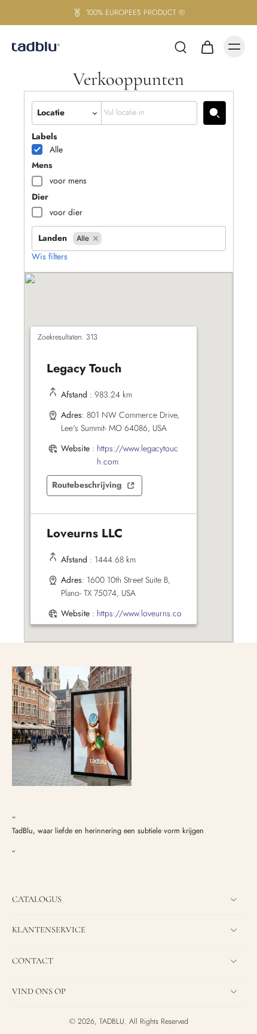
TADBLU (111, 1021)
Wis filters (50, 256)
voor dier (66, 212)
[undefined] (214, 112)
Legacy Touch (84, 368)
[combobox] (149, 113)
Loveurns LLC (85, 533)
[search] (180, 47)
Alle (56, 149)
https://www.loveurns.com (139, 619)
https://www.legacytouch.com (137, 454)
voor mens (68, 180)
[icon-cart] (207, 47)
